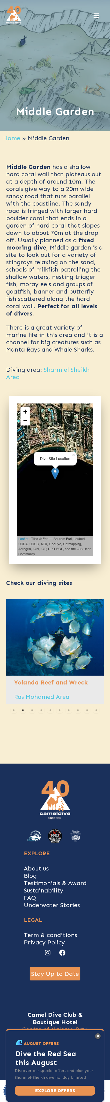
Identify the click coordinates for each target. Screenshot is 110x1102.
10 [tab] (96, 710)
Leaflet (23, 538)
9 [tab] (87, 710)
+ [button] (25, 411)
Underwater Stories (52, 905)
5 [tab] (50, 710)
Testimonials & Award (55, 883)
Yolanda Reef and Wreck (51, 682)
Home (11, 138)
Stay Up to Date (55, 973)
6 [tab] (60, 710)
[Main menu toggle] (96, 15)
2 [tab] (23, 710)
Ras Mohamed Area (41, 696)
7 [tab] (69, 710)
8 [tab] (78, 710)
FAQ (30, 897)
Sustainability (43, 890)
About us (36, 868)
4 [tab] (41, 710)
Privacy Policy (44, 942)
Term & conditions (50, 935)
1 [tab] (14, 710)
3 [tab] (32, 710)
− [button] (25, 421)
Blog (30, 875)
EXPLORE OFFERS (55, 1090)
